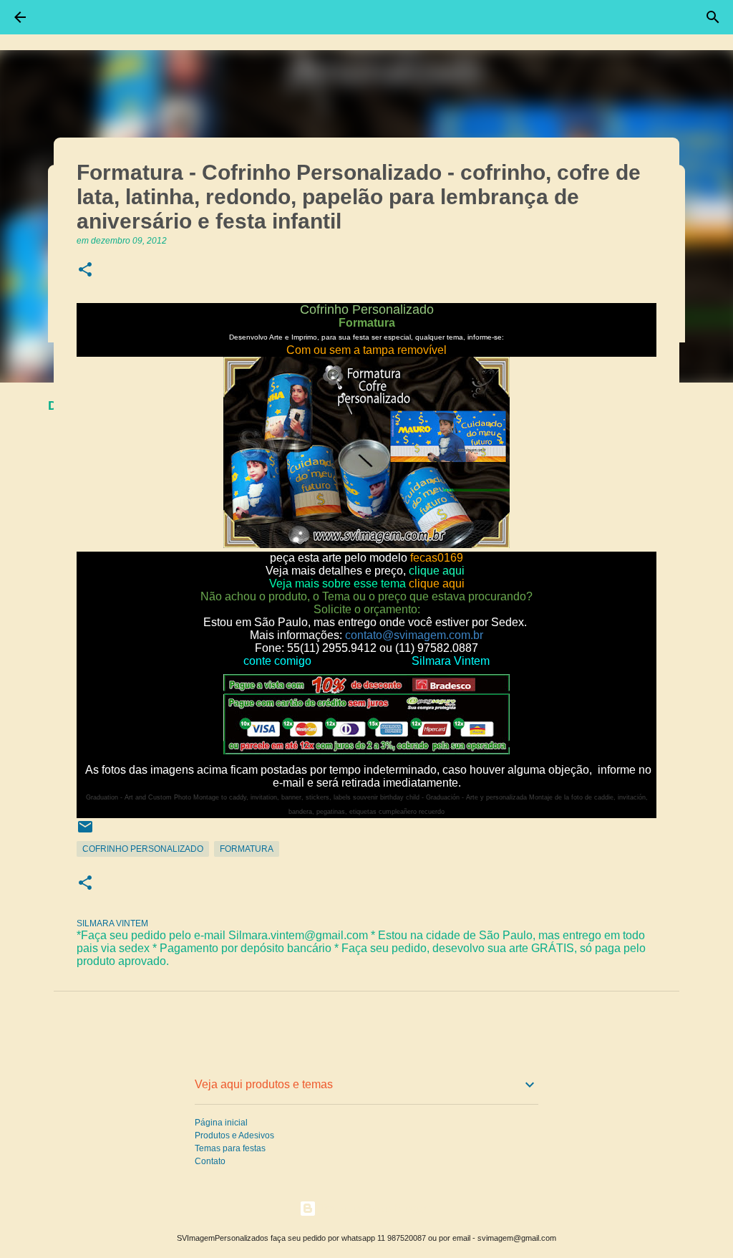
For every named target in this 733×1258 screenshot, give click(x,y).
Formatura (246, 849)
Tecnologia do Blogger (375, 1208)
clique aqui (437, 571)
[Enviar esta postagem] (85, 832)
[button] (85, 270)
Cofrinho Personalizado (142, 849)
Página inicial (221, 1123)
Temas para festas (230, 1148)
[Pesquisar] (713, 17)
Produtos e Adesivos (234, 1135)
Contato (210, 1161)
